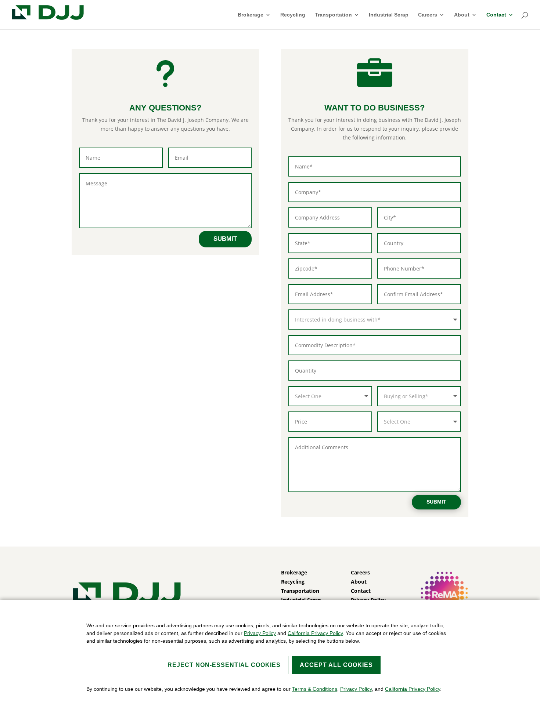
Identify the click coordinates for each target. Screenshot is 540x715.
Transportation (333, 15)
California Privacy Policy (315, 633)
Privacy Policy (260, 633)
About (461, 15)
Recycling (292, 15)
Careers (427, 15)
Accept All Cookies (336, 665)
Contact (496, 15)
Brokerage (250, 15)
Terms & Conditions (314, 689)
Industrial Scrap (388, 15)
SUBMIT (225, 238)
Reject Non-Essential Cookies (224, 665)
